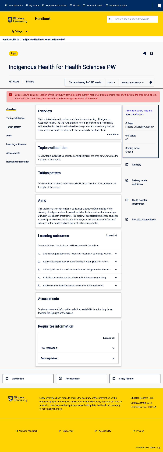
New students (16, 5)
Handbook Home (11, 39)
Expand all (111, 235)
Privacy (140, 431)
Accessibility (105, 431)
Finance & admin (95, 5)
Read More (113, 134)
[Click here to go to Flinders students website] (17, 20)
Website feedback (28, 431)
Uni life (76, 5)
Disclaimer (68, 431)
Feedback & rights (118, 5)
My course (34, 5)
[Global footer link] (17, 399)
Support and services (56, 5)
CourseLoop (154, 447)
